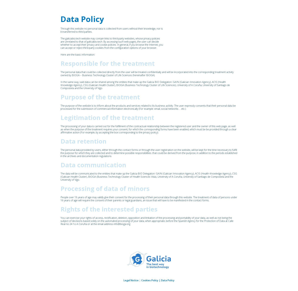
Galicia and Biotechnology (207, 5)
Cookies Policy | (151, 280)
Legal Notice (131, 280)
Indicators (265, 5)
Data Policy (167, 280)
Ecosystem (243, 5)
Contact (286, 5)
